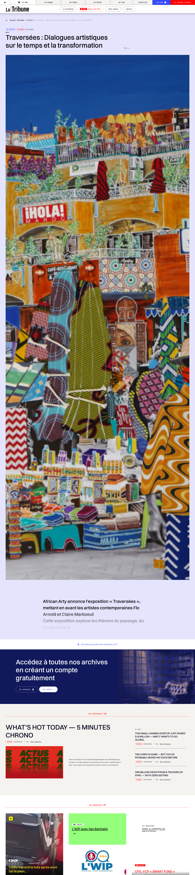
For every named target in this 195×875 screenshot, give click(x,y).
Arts (7, 32)
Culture (30, 20)
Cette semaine (113, 9)
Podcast (79, 824)
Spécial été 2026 (91, 9)
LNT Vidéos (73, 2)
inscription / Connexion (184, 2)
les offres (47, 689)
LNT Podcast (98, 2)
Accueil (13, 20)
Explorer (129, 9)
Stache (9, 742)
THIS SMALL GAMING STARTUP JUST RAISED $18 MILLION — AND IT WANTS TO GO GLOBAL (160, 736)
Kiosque (141, 865)
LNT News (25, 2)
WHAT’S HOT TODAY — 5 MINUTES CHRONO (58, 731)
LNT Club (160, 2)
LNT (74, 833)
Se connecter (24, 689)
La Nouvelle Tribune (17, 9)
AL (128, 48)
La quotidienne (68, 9)
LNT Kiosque (48, 2)
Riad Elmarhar (35, 742)
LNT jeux (121, 2)
